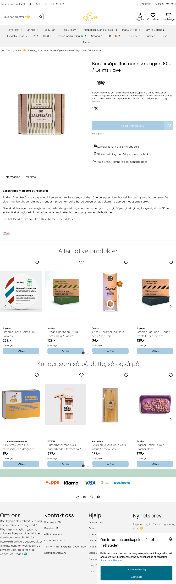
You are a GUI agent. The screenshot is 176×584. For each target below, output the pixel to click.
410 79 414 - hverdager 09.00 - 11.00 (67, 546)
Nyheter (150, 36)
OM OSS (171, 4)
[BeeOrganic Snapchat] (91, 497)
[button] (169, 126)
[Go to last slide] (5, 306)
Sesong (11, 50)
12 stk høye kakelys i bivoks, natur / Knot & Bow (109, 447)
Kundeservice (96, 522)
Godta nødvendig (136, 569)
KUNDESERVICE (143, 4)
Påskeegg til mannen (38, 50)
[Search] (41, 17)
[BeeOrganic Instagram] (84, 497)
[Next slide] (170, 306)
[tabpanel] (21, 306)
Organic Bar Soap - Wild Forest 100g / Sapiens (62, 334)
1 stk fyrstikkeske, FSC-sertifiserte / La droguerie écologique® (19, 447)
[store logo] (89, 17)
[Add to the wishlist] (37, 262)
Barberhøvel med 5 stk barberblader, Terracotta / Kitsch (64, 447)
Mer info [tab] (31, 176)
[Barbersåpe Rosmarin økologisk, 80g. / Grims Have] (43, 110)
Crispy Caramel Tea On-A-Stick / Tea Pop (108, 334)
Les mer (96, 101)
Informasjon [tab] (12, 176)
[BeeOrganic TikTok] (77, 497)
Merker (87, 42)
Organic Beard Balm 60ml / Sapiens (20, 334)
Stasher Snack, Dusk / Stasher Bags (150, 447)
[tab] (83, 352)
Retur (91, 528)
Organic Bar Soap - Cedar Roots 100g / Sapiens (153, 334)
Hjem (3, 50)
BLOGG (159, 4)
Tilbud (163, 36)
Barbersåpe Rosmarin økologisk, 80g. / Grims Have (75, 50)
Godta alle (136, 576)
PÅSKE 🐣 (21, 50)
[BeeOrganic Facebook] (98, 497)
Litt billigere (133, 36)
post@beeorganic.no (55, 552)
